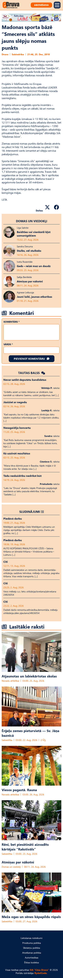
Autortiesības (31, 957)
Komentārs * (11, 321)
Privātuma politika (31, 942)
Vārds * (8, 344)
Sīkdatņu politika (31, 947)
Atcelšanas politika (31, 952)
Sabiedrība (18, 54)
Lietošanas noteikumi (31, 938)
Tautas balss (29, 373)
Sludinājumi (29, 511)
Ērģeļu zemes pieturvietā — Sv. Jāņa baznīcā (30, 733)
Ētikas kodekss (31, 962)
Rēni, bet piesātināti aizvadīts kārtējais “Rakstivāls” (25, 846)
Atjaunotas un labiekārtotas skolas (29, 676)
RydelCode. (40, 973)
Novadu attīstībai (10, 680)
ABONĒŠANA (41, 5)
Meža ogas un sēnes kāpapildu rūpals (31, 916)
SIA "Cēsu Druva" (39, 969)
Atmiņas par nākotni (18, 862)
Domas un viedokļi (31, 221)
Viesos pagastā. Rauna (19, 789)
